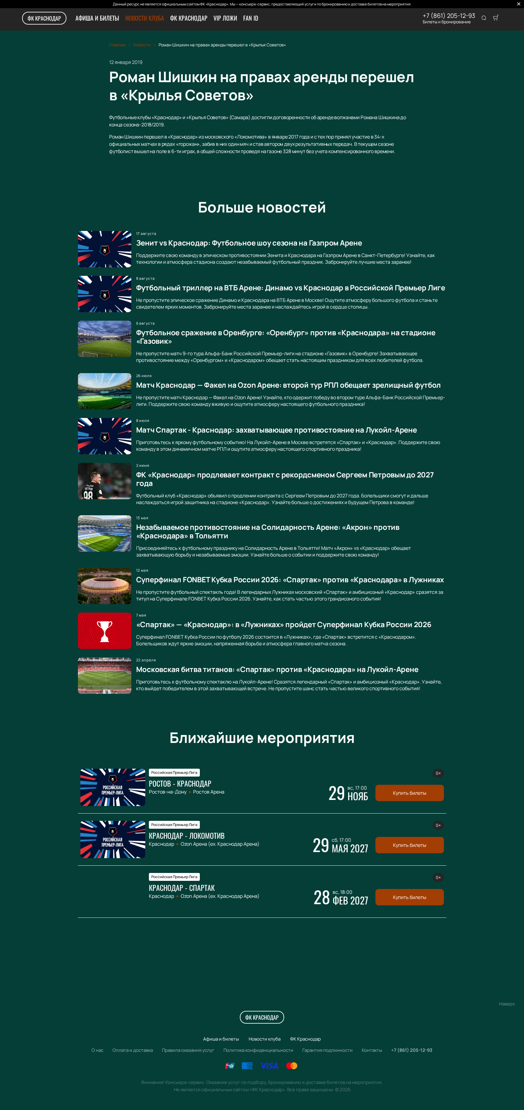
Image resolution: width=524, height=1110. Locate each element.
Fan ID (250, 18)
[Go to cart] (496, 18)
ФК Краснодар (44, 18)
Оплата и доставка (133, 1050)
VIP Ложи (225, 18)
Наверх (507, 1004)
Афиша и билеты (97, 18)
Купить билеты (409, 793)
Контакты (372, 1050)
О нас (97, 1050)
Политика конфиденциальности (258, 1050)
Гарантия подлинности (327, 1050)
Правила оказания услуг (188, 1050)
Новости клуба (144, 18)
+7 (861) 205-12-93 (449, 15)
